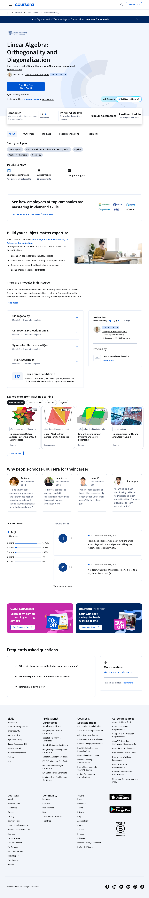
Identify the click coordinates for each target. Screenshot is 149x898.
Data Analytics (14, 735)
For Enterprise (14, 838)
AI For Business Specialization (90, 730)
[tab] (16, 402)
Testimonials (94, 133)
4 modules (14, 113)
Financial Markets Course (88, 755)
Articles (80, 829)
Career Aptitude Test (121, 722)
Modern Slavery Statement (89, 842)
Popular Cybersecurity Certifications (122, 773)
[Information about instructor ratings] (110, 321)
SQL (9, 761)
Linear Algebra (15, 149)
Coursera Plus (14, 821)
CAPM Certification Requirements (120, 728)
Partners (46, 803)
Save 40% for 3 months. (97, 19)
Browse (18, 12)
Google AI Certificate (51, 726)
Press (80, 799)
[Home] (8, 12)
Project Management (17, 752)
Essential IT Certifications (123, 748)
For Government (15, 842)
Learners (46, 799)
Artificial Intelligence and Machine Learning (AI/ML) (47, 149)
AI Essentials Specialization (89, 726)
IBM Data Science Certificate (54, 772)
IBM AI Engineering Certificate (55, 761)
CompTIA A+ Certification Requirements (123, 735)
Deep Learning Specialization (90, 743)
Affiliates (81, 838)
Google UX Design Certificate (55, 756)
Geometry (36, 155)
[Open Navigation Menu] (10, 4)
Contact (80, 825)
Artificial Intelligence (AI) (18, 726)
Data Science (32, 12)
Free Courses (13, 860)
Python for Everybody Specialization (86, 776)
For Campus (13, 847)
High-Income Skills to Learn (124, 752)
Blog (44, 812)
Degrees (11, 834)
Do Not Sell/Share (85, 847)
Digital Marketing (15, 739)
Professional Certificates (18, 825)
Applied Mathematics (18, 155)
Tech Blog (46, 821)
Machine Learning (51, 12)
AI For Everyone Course (87, 735)
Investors (81, 803)
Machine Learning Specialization (84, 761)
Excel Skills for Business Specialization (87, 750)
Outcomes (28, 133)
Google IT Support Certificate (55, 745)
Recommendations (69, 133)
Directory (81, 834)
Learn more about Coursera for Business (32, 214)
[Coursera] (24, 4)
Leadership (12, 807)
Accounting (12, 722)
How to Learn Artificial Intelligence (121, 759)
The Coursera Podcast (52, 816)
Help (79, 816)
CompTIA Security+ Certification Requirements (124, 743)
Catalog (11, 816)
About (12, 133)
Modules (46, 133)
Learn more (48, 99)
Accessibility (82, 821)
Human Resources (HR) (17, 744)
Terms (80, 807)
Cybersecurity (14, 730)
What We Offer (14, 803)
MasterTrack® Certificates (19, 829)
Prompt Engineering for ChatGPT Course (87, 768)
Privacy (80, 812)
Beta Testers (48, 807)
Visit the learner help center (118, 672)
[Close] (137, 19)
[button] (108, 360)
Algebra (77, 149)
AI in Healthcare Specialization (90, 739)
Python (11, 757)
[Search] (121, 4)
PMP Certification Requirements (119, 766)
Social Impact (13, 855)
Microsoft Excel (14, 748)
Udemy (11, 864)
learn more (128, 682)
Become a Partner (15, 851)
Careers (11, 812)
